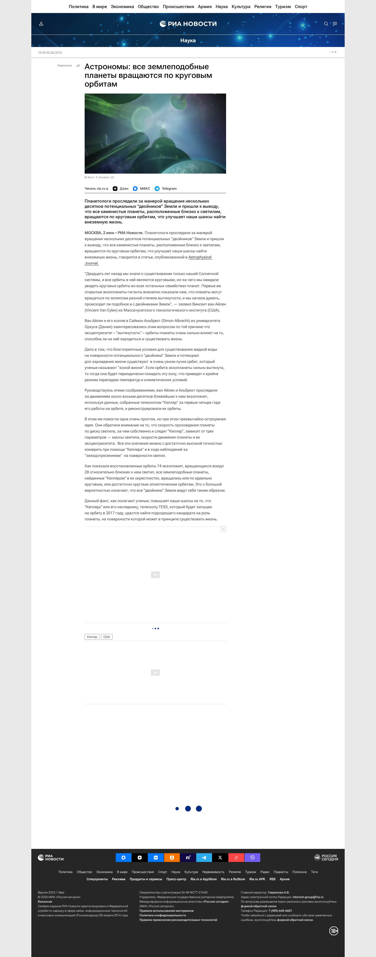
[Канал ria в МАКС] (123, 857)
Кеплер (92, 637)
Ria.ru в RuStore (233, 879)
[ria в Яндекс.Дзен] (140, 857)
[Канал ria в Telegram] (204, 857)
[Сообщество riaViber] (252, 857)
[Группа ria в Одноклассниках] (172, 857)
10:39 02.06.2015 (50, 52)
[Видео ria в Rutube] (188, 857)
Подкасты (281, 872)
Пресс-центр (176, 879)
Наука (175, 872)
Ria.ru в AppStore (204, 879)
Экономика (104, 872)
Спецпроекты (97, 879)
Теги (314, 872)
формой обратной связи (258, 906)
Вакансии (45, 901)
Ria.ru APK (257, 879)
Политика (65, 872)
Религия (235, 872)
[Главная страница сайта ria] (188, 24)
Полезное (299, 872)
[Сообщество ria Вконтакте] (156, 857)
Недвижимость (213, 872)
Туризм (250, 872)
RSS (272, 879)
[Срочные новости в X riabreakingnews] (236, 857)
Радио (264, 872)
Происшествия (143, 872)
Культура (191, 872)
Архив (284, 879)
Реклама (118, 879)
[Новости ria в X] (220, 857)
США (106, 637)
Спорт (162, 872)
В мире (122, 872)
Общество (84, 872)
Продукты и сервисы (146, 879)
